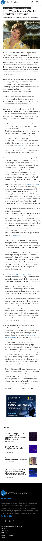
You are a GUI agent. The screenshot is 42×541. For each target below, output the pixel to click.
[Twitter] (14, 521)
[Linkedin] (6, 521)
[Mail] (10, 521)
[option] (21, 407)
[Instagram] (2, 521)
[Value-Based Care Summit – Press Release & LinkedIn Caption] (33, 449)
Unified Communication (21, 8)
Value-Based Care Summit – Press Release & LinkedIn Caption (15, 448)
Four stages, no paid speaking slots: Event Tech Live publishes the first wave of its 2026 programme (15, 436)
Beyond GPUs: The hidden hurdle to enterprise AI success (16, 459)
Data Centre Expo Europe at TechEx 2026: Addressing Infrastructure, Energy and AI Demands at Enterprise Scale (15, 472)
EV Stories (7, 8)
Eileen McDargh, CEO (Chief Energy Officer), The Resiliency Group (21, 17)
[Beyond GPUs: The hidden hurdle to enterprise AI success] (33, 461)
